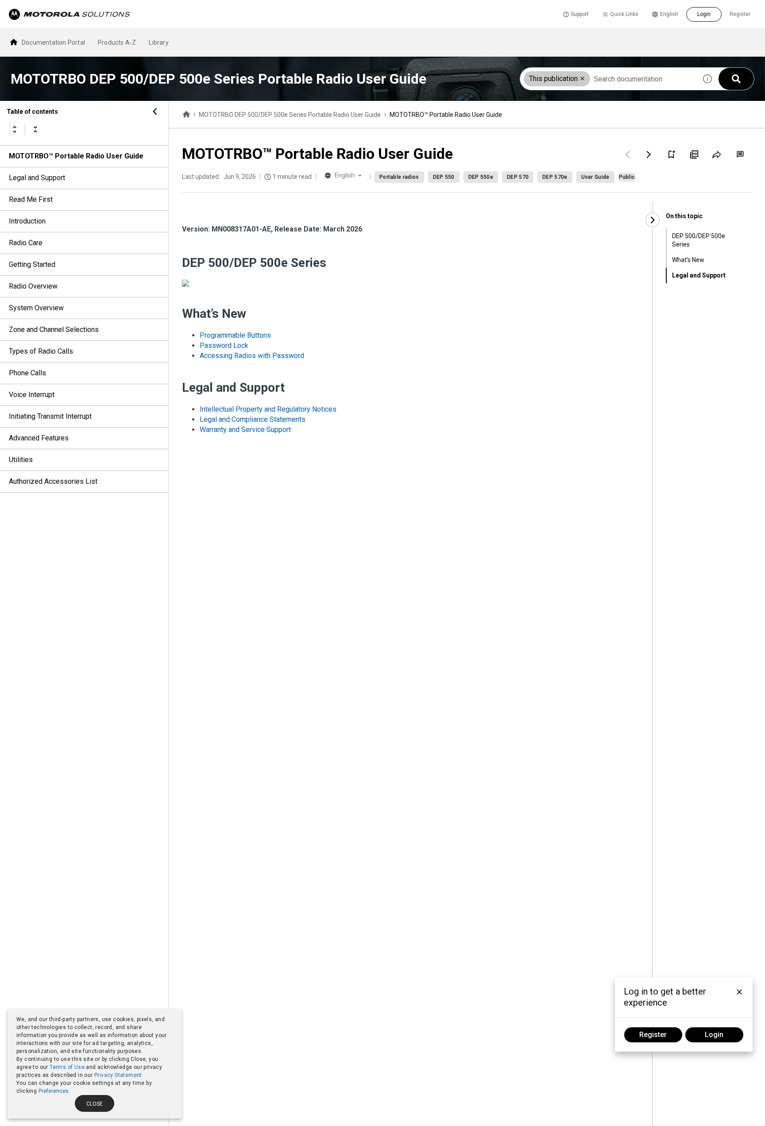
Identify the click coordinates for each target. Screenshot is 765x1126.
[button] (582, 78)
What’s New (688, 259)
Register (740, 14)
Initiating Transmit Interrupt (50, 416)
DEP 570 (518, 177)
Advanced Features (39, 438)
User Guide (595, 177)
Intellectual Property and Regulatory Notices (268, 409)
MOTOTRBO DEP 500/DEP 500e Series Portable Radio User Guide (290, 114)
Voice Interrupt (31, 394)
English (669, 14)
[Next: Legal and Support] (649, 154)
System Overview (36, 308)
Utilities (21, 459)
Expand (15, 129)
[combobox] (608, 79)
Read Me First (31, 199)
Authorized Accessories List (53, 481)
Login (704, 14)
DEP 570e (554, 177)
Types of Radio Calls (41, 351)
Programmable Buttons (235, 335)
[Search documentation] (736, 79)
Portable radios (399, 177)
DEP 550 (444, 177)
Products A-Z (117, 42)
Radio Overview (33, 286)
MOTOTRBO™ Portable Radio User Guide (76, 156)
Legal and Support (37, 178)
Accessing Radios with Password (252, 355)
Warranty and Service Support (245, 429)
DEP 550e (480, 177)
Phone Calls (27, 373)
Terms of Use (67, 1067)
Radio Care (25, 243)
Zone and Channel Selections (54, 329)
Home (186, 114)
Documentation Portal (53, 42)
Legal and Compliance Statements (252, 419)
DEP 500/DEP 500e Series (698, 240)
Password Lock (224, 345)
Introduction (27, 221)
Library (158, 42)
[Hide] (155, 111)
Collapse (35, 129)
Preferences (54, 1091)
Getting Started (32, 264)
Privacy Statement (118, 1075)
